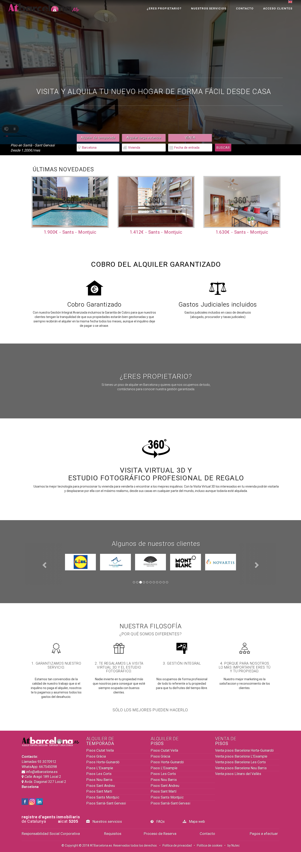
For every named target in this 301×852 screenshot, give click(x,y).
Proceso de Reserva (160, 833)
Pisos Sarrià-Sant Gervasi (106, 803)
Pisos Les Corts (98, 774)
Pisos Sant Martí (99, 791)
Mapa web (195, 821)
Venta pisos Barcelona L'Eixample (241, 756)
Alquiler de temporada (98, 138)
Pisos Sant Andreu (100, 786)
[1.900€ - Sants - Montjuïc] (70, 201)
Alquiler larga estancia (143, 138)
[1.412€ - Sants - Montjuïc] (156, 201)
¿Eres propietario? (164, 8)
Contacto (245, 8)
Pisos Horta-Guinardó (102, 762)
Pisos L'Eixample (99, 768)
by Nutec (233, 845)
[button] (44, 564)
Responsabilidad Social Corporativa (51, 833)
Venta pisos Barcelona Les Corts (240, 762)
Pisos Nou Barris (99, 780)
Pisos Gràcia (96, 756)
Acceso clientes (277, 8)
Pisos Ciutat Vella (100, 750)
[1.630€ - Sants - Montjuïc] (241, 201)
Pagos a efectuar (264, 833)
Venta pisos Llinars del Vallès (238, 774)
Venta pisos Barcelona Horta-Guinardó (244, 750)
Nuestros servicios (106, 821)
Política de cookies (209, 845)
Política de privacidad (177, 845)
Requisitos (112, 833)
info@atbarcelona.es (41, 772)
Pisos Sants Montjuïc (102, 797)
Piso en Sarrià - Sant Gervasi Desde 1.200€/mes (33, 147)
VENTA (190, 138)
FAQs (159, 821)
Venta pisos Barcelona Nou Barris (241, 768)
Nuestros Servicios (208, 8)
